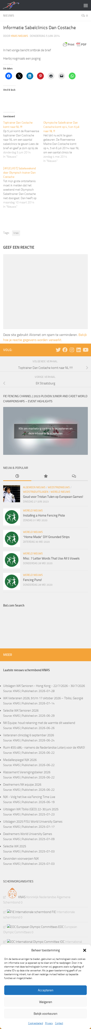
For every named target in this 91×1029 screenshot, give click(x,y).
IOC (62, 942)
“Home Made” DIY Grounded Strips (46, 537)
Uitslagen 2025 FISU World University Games (32, 821)
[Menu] (85, 5)
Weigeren (45, 1002)
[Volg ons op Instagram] (71, 349)
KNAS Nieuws (19, 35)
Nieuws (8, 15)
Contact (59, 1023)
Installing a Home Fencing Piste (44, 515)
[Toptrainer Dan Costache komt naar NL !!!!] (23, 140)
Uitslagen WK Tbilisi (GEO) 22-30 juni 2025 (30, 809)
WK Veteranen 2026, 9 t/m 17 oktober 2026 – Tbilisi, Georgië (43, 698)
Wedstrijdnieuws (59, 487)
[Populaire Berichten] (45, 476)
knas (16, 232)
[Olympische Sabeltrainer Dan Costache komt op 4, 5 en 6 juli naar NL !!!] (63, 142)
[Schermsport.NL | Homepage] (14, 5)
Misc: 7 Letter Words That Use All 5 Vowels (51, 558)
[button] (85, 950)
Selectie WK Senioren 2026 (21, 710)
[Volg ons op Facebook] (65, 349)
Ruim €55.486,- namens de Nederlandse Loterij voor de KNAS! (44, 747)
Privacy (49, 1023)
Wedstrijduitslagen (35, 491)
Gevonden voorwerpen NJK (21, 859)
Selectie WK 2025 (14, 846)
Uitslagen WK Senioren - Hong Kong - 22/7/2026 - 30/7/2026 (44, 686)
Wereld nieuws (60, 491)
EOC (61, 927)
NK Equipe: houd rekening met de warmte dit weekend (39, 723)
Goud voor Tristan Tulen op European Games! (53, 497)
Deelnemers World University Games (27, 834)
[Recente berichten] (17, 476)
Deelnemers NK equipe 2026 (22, 784)
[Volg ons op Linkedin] (78, 349)
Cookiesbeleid (35, 1023)
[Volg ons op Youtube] (85, 349)
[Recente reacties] (74, 476)
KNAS (16, 691)
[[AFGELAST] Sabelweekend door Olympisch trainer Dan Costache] (23, 187)
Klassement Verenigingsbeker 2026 (26, 772)
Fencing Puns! (32, 580)
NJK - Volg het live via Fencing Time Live (29, 797)
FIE (53, 912)
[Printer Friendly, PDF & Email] (75, 44)
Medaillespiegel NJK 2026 (20, 760)
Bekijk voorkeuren (45, 1014)
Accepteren (45, 990)
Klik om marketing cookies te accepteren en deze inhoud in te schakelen (46, 431)
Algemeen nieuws (34, 487)
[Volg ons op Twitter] (58, 349)
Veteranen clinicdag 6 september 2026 (28, 735)
